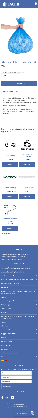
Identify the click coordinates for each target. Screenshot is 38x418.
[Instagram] (8, 397)
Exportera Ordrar (27, 188)
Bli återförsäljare (6, 341)
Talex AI (3, 322)
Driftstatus (4, 349)
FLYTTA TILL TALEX (22, 413)
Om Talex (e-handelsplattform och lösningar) (16, 268)
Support (3, 297)
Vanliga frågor (5, 305)
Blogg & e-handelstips (8, 334)
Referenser (4, 287)
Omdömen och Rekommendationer (13, 276)
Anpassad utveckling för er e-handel (13, 272)
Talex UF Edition (6, 309)
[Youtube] (12, 397)
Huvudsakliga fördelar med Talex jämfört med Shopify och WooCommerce (18, 292)
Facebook (4, 312)
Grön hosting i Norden (8, 301)
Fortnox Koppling (10, 188)
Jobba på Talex (6, 330)
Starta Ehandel (6, 345)
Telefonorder (10, 156)
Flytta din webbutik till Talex (10, 284)
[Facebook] (3, 397)
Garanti (3, 337)
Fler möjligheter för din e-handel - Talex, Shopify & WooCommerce (17, 317)
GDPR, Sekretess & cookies (9, 353)
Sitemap (4, 357)
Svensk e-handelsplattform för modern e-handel (17, 280)
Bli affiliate (4, 326)
